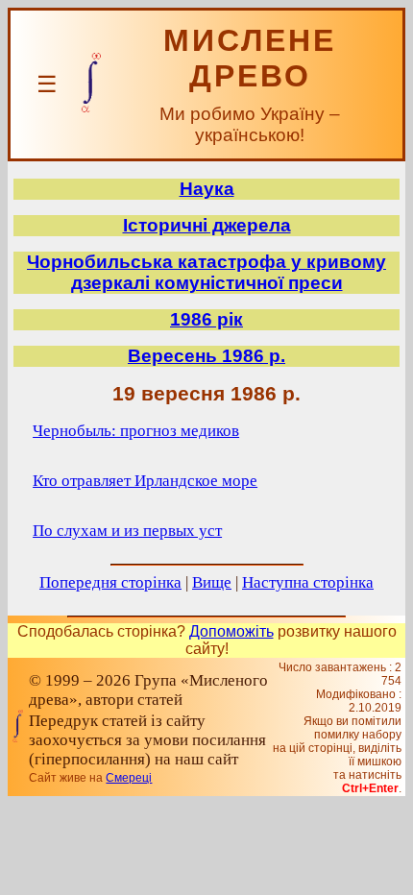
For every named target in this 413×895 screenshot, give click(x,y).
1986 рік (206, 319)
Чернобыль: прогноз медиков (136, 431)
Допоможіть (231, 631)
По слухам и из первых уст (127, 530)
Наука (207, 189)
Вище (211, 582)
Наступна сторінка (308, 582)
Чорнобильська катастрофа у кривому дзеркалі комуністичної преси (206, 272)
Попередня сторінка (110, 582)
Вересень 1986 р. (206, 356)
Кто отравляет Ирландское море (145, 481)
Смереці (129, 778)
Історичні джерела (207, 225)
